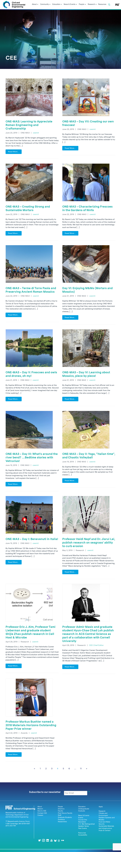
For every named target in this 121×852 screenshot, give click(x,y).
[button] (109, 4)
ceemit (36, 133)
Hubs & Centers (104, 830)
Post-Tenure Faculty (65, 813)
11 (81, 768)
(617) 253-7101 (11, 826)
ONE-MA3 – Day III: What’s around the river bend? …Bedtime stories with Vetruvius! (32, 457)
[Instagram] (43, 840)
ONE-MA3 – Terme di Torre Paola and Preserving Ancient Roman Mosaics (31, 289)
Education (82, 806)
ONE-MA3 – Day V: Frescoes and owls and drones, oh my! (31, 374)
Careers (40, 815)
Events (80, 817)
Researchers (62, 821)
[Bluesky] (55, 840)
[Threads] (59, 840)
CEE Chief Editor (96, 645)
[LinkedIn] (47, 840)
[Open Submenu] (38, 4)
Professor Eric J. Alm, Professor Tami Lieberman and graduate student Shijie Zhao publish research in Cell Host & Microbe (30, 632)
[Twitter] (39, 840)
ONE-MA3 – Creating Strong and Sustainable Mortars (28, 208)
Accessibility (82, 835)
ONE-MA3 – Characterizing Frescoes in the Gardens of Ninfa (87, 208)
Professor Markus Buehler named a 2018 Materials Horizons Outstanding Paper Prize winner (31, 725)
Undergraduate (83, 809)
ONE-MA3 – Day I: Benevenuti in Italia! (32, 539)
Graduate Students (65, 817)
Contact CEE (42, 813)
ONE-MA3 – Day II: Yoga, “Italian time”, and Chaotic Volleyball (88, 455)
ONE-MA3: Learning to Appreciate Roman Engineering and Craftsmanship (29, 125)
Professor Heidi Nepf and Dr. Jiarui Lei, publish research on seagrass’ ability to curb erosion (88, 542)
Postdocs (61, 819)
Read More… (13, 152)
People (60, 806)
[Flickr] (62, 840)
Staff (59, 815)
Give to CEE (41, 811)
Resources (82, 833)
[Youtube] (51, 840)
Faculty (60, 811)
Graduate (81, 811)
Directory (61, 809)
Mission (40, 809)
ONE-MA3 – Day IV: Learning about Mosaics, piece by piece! (86, 374)
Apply (101, 806)
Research (102, 811)
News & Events (83, 815)
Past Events (82, 828)
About (39, 806)
